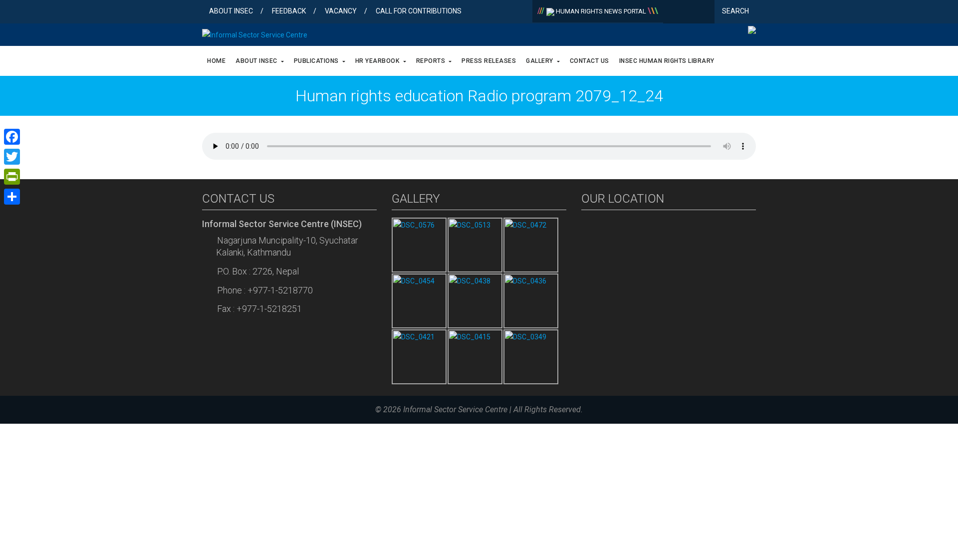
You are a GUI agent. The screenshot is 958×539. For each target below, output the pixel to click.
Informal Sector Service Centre (455, 409)
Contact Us (589, 60)
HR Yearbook (378, 60)
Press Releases (489, 60)
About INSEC (231, 11)
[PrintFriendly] (12, 177)
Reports (431, 60)
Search (736, 11)
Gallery (540, 60)
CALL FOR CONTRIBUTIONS (419, 11)
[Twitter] (689, 12)
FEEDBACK (289, 11)
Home (216, 60)
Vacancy (341, 11)
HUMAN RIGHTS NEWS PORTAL (601, 11)
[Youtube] (705, 12)
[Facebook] (673, 12)
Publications (317, 60)
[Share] (12, 197)
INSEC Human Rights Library (667, 60)
